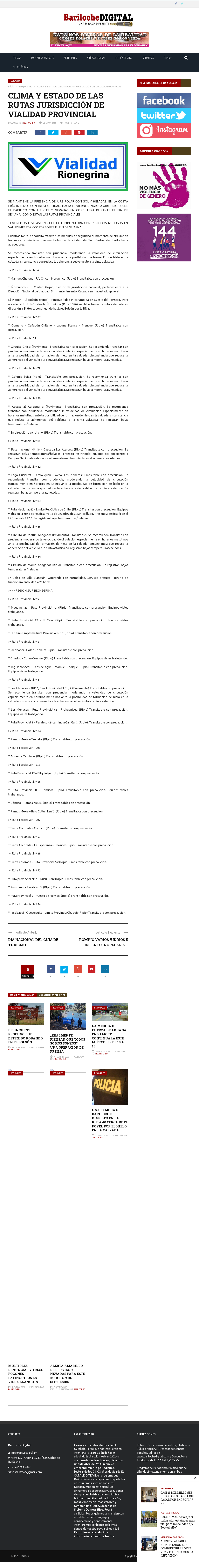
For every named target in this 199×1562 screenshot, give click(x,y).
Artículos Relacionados (23, 995)
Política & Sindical (96, 58)
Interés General (124, 58)
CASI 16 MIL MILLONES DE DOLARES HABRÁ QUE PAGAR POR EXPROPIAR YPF (178, 1498)
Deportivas (148, 58)
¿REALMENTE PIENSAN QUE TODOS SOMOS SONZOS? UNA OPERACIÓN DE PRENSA (67, 1043)
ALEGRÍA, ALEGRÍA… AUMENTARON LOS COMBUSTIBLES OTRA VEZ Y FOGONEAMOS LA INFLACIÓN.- (177, 1548)
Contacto (25, 1556)
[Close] (195, 1478)
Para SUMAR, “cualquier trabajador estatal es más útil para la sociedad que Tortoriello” (178, 1522)
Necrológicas (20, 67)
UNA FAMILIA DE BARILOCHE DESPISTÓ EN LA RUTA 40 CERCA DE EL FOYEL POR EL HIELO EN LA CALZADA (110, 1120)
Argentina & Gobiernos (172, 1537)
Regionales (15, 81)
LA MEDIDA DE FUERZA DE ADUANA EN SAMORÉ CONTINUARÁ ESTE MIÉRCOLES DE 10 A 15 (109, 1036)
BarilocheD (29, 122)
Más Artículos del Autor (52, 995)
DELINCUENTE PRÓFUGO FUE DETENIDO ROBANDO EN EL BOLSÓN (25, 1036)
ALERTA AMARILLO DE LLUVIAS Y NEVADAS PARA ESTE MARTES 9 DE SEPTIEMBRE (67, 1374)
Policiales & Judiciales (42, 58)
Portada (17, 58)
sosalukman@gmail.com (26, 1472)
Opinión (168, 58)
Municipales (70, 58)
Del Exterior (167, 1488)
